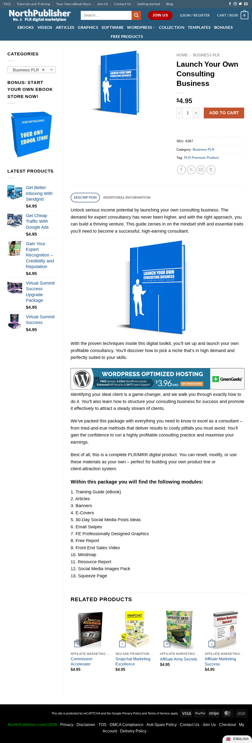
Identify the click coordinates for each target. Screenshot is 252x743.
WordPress (139, 27)
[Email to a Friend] (201, 169)
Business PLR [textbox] (29, 69)
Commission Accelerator (82, 661)
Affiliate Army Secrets (178, 659)
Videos (44, 27)
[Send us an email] (245, 4)
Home (182, 55)
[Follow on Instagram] (235, 4)
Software (113, 27)
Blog (169, 4)
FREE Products (127, 36)
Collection (171, 27)
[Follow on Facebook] (230, 4)
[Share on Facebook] (181, 169)
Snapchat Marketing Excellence (132, 661)
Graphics (88, 27)
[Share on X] (191, 169)
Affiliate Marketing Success (220, 661)
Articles (65, 27)
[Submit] (136, 15)
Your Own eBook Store (73, 4)
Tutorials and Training (33, 4)
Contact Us (122, 4)
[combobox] (31, 69)
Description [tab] (85, 197)
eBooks (25, 27)
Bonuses (223, 27)
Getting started (148, 4)
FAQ (7, 4)
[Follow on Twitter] (240, 4)
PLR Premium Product (201, 158)
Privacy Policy (131, 713)
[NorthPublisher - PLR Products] (38, 15)
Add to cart (224, 112)
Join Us (102, 4)
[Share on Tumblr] (211, 169)
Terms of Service (159, 713)
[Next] (244, 648)
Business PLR (206, 55)
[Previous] (71, 648)
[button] (195, 15)
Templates (199, 27)
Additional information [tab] (127, 197)
